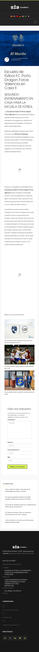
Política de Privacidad (27, 553)
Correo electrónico (14, 450)
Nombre (10, 442)
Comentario (12, 419)
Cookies (18, 553)
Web (9, 457)
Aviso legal (13, 553)
